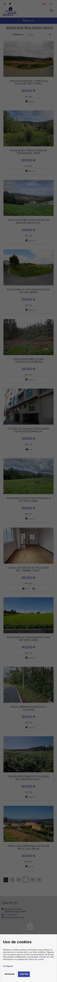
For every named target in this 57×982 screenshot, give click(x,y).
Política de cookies (36, 959)
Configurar (8, 966)
